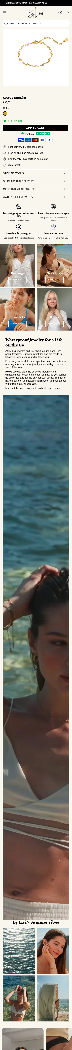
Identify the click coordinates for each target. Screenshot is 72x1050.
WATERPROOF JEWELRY (18, 197)
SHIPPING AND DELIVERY (18, 181)
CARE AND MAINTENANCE (19, 189)
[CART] (67, 13)
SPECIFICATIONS (13, 173)
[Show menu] (4, 13)
